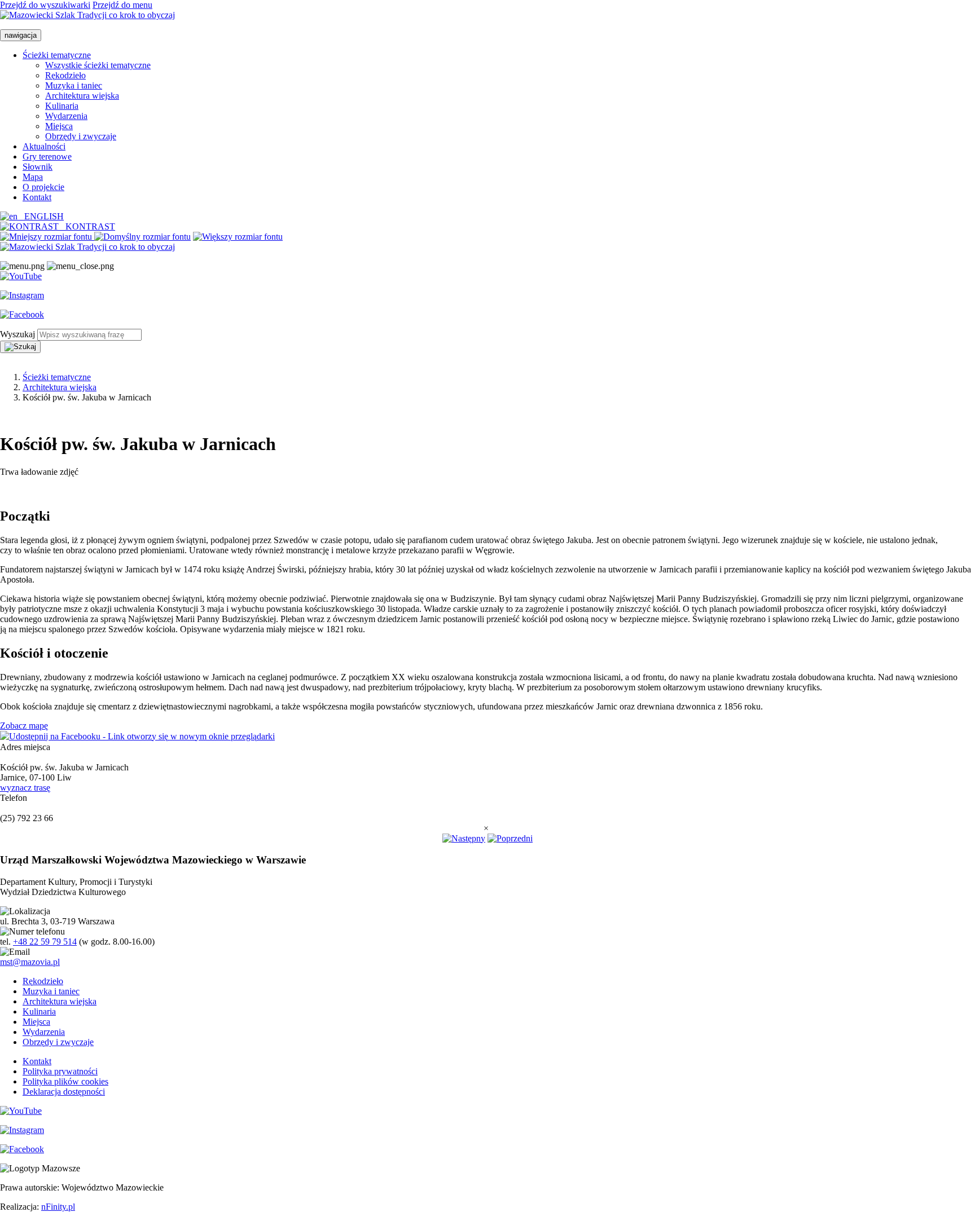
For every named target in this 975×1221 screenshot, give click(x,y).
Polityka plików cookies (65, 1081)
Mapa (33, 177)
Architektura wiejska (82, 95)
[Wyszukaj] (20, 347)
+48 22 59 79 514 (45, 941)
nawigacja (21, 35)
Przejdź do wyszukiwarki (45, 5)
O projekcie (43, 187)
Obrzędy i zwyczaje (80, 136)
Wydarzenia (66, 116)
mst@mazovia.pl (30, 962)
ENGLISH (40, 216)
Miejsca (59, 126)
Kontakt (37, 197)
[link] (47, 236)
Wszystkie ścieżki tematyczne (98, 65)
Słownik (37, 166)
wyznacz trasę (25, 787)
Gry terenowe (47, 156)
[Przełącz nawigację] (22, 266)
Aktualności (44, 146)
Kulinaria (61, 106)
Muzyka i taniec (73, 85)
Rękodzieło (65, 75)
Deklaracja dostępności (64, 1091)
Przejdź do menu (122, 5)
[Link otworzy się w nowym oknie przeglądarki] (21, 276)
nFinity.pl (58, 1206)
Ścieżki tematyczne (57, 55)
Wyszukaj (17, 334)
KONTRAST (87, 226)
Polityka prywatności (60, 1071)
